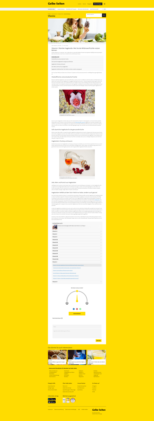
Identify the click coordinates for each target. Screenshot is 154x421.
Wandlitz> (66, 376)
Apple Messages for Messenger (69, 389)
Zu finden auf (95, 383)
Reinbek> (96, 371)
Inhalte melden (85, 409)
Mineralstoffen (78, 122)
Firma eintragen (97, 4)
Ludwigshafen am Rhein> (69, 372)
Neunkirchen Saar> (97, 372)
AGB (79, 409)
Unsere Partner (81, 383)
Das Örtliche (80, 389)
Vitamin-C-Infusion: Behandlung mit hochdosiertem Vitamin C (66, 275)
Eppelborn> (81, 372)
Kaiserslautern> (52, 376)
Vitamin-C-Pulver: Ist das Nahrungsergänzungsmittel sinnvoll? (66, 278)
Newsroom (65, 386)
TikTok (93, 391)
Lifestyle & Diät (60, 13)
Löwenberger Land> (98, 373)
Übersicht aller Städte (52, 389)
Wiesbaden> (52, 373)
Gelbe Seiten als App (67, 388)
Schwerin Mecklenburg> (54, 375)
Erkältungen (97, 199)
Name (55, 326)
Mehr (104, 10)
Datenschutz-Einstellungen (70, 409)
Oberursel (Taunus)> (53, 371)
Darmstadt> (66, 375)
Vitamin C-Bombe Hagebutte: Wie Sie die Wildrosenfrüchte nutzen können (68, 265)
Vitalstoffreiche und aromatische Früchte (60, 59)
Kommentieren (77, 313)
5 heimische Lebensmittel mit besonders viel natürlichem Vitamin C (67, 267)
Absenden (98, 340)
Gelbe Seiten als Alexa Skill (68, 391)
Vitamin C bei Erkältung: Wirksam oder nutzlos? (63, 270)
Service (84, 4)
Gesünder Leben (54, 13)
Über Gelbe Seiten (67, 383)
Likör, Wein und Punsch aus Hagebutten (60, 66)
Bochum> (81, 375)
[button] (79, 4)
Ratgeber (89, 4)
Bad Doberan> (97, 376)
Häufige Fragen (51, 388)
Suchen (79, 4)
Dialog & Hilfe (51, 383)
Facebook (94, 388)
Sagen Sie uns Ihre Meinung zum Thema (62, 331)
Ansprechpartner (51, 386)
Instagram (94, 386)
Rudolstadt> (66, 371)
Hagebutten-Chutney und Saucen (58, 64)
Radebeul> (81, 371)
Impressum (50, 409)
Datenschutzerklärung (59, 409)
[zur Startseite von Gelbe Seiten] (99, 410)
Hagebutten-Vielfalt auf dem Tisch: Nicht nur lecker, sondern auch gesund (67, 69)
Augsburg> (96, 375)
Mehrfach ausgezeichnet (69, 396)
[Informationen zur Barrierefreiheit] (104, 4)
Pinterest (94, 389)
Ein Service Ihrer (97, 413)
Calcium (83, 122)
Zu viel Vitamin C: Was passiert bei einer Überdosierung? (64, 273)
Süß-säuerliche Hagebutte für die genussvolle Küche (62, 61)
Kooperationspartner (81, 386)
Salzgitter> (66, 373)
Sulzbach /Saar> (82, 373)
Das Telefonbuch (80, 388)
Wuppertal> (81, 376)
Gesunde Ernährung (67, 13)
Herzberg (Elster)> (53, 372)
